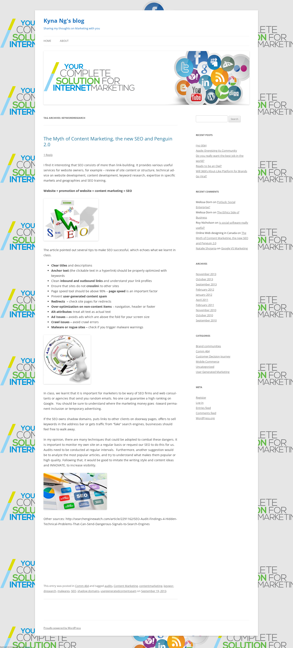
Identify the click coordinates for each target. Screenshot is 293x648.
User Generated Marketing (213, 372)
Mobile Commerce (207, 361)
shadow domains (88, 591)
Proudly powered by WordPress (62, 628)
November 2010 (206, 310)
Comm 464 (82, 586)
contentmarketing (150, 586)
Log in (200, 403)
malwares (63, 591)
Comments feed (206, 413)
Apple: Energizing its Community (216, 150)
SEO (73, 591)
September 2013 (206, 284)
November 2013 (206, 274)
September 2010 (206, 320)
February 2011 (205, 305)
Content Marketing (126, 586)
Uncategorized (205, 367)
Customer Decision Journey (213, 356)
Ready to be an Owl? (209, 166)
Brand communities (208, 346)
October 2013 (204, 279)
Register (201, 397)
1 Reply (48, 155)
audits (108, 586)
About (64, 41)
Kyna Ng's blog (64, 20)
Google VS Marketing (234, 248)
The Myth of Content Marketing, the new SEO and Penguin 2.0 (108, 141)
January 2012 (204, 295)
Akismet (27, 647)
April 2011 (202, 300)
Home (47, 41)
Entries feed (203, 408)
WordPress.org (205, 418)
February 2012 (205, 289)
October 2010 (204, 315)
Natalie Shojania (206, 248)
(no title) (201, 145)
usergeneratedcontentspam (118, 591)
